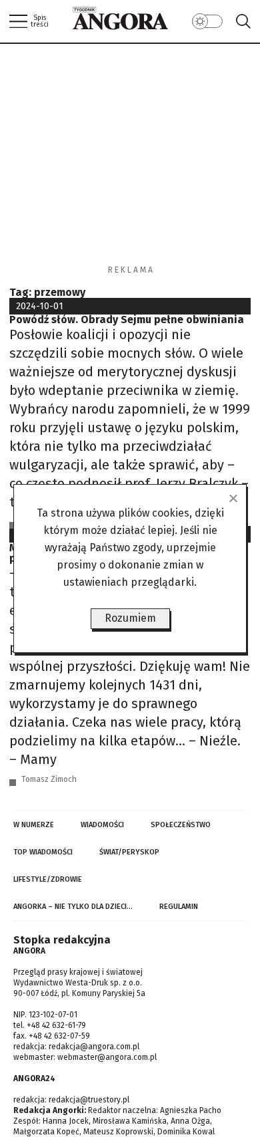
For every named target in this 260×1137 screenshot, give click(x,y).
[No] (232, 498)
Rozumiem (130, 618)
